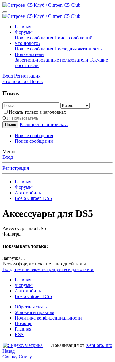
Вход (7, 157)
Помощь (23, 323)
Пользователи (29, 54)
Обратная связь (31, 306)
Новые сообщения (34, 37)
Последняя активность (78, 48)
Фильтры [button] (11, 234)
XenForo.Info (99, 345)
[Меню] (4, 12)
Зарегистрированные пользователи (51, 59)
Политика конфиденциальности (48, 317)
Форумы (24, 32)
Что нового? (27, 43)
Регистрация (15, 168)
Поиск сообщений (73, 37)
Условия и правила (34, 312)
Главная (23, 26)
